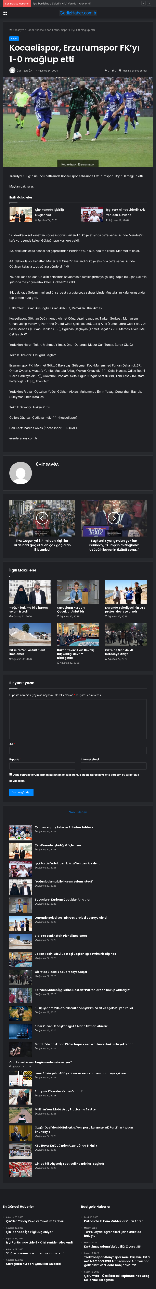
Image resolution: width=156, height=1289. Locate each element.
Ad (12, 744)
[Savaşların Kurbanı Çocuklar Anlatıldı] (78, 592)
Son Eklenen (78, 812)
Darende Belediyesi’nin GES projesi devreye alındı (125, 610)
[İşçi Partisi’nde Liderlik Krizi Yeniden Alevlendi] (92, 214)
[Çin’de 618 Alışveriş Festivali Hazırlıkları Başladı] (20, 1169)
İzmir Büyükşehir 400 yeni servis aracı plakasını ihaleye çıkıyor (80, 1073)
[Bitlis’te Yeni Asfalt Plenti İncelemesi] (30, 634)
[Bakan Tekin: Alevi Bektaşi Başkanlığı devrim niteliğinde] (78, 634)
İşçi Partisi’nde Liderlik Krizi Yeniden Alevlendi (62, 3)
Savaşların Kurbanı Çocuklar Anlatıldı (71, 610)
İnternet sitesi (90, 759)
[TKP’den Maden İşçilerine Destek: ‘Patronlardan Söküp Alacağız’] (20, 995)
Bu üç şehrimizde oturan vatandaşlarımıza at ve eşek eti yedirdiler (84, 1008)
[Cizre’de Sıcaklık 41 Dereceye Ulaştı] (126, 634)
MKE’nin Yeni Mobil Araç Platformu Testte (65, 1109)
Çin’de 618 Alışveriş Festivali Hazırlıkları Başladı (69, 1164)
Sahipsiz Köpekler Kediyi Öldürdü (59, 1091)
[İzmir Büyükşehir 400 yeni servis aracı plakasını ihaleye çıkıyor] (20, 1078)
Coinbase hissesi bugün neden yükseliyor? (40, 1062)
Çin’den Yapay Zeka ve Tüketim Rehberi (64, 827)
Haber (30, 29)
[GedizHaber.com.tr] (78, 13)
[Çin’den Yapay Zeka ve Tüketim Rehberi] (20, 832)
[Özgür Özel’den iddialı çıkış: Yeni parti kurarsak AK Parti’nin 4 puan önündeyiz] (20, 1133)
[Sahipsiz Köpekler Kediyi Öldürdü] (20, 1097)
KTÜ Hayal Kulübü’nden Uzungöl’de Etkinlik (66, 1146)
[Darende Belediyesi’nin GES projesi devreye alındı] (126, 592)
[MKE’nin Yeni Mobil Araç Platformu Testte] (20, 1115)
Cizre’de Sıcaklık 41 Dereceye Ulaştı (119, 652)
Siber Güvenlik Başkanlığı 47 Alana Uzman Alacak (71, 1026)
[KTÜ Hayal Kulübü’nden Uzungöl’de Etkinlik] (20, 1151)
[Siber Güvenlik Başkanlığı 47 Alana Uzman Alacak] (20, 1031)
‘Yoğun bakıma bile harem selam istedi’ (28, 610)
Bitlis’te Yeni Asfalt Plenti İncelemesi (27, 652)
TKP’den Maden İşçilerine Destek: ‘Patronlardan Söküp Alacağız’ (82, 990)
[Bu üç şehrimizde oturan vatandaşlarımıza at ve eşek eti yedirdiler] (20, 1013)
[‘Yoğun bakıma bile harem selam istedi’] (30, 592)
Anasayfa (18, 29)
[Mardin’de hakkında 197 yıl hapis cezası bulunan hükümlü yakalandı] (20, 1049)
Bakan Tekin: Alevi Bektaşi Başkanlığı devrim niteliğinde (76, 654)
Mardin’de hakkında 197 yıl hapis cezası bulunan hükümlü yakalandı (84, 1044)
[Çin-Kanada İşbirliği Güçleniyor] (21, 214)
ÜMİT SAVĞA (24, 70)
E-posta (15, 759)
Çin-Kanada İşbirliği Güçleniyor (58, 845)
